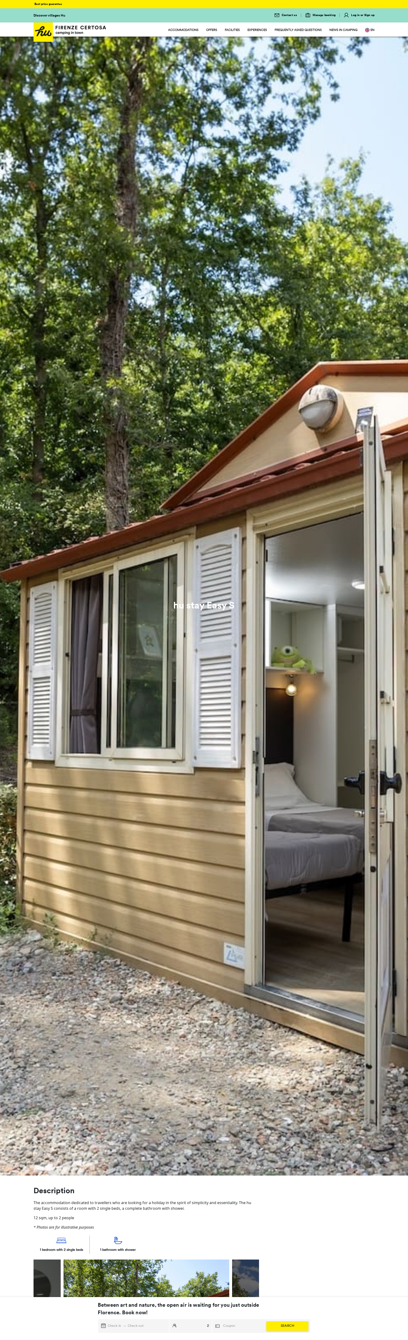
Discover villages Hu (49, 15)
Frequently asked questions (298, 30)
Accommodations (183, 30)
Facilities (232, 30)
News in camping (343, 30)
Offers (211, 30)
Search (287, 1326)
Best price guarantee (48, 4)
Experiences (257, 30)
